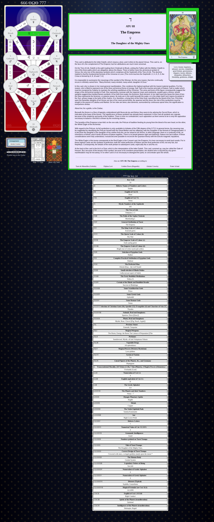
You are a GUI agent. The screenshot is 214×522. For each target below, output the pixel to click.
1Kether (33, 18)
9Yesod (33, 99)
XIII (47, 78)
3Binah (10, 31)
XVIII (45, 109)
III (36, 33)
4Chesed (56, 57)
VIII (22, 66)
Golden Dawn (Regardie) (130, 166)
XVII (46, 48)
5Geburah (10, 57)
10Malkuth (33, 125)
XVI (36, 85)
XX (21, 108)
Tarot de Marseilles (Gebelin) (86, 166)
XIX (23, 95)
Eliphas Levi (108, 166)
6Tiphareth (33, 70)
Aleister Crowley (152, 166)
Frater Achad (174, 166)
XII (10, 73)
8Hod (10, 84)
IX (44, 67)
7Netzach (56, 84)
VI (21, 49)
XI (36, 57)
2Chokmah (56, 31)
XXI (33, 116)
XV (20, 78)
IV (44, 94)
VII (10, 47)
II (33, 47)
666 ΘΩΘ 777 (33, 2)
